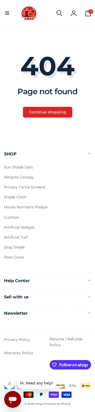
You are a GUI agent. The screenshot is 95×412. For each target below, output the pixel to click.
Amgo (39, 403)
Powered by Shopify (57, 403)
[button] (7, 13)
